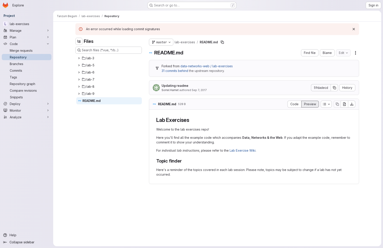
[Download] (351, 104)
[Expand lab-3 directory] (79, 58)
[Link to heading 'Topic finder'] (184, 161)
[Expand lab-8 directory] (79, 86)
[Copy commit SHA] (334, 87)
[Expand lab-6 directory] (79, 72)
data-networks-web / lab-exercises (206, 66)
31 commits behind (175, 71)
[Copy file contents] (337, 104)
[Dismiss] (353, 29)
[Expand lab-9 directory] (79, 93)
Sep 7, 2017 (199, 90)
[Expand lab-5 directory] (79, 65)
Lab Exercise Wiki (243, 150)
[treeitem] (109, 58)
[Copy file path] (222, 42)
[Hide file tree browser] (78, 41)
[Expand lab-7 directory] (79, 79)
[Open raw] (344, 104)
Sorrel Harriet (170, 90)
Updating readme (175, 85)
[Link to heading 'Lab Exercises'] (192, 120)
